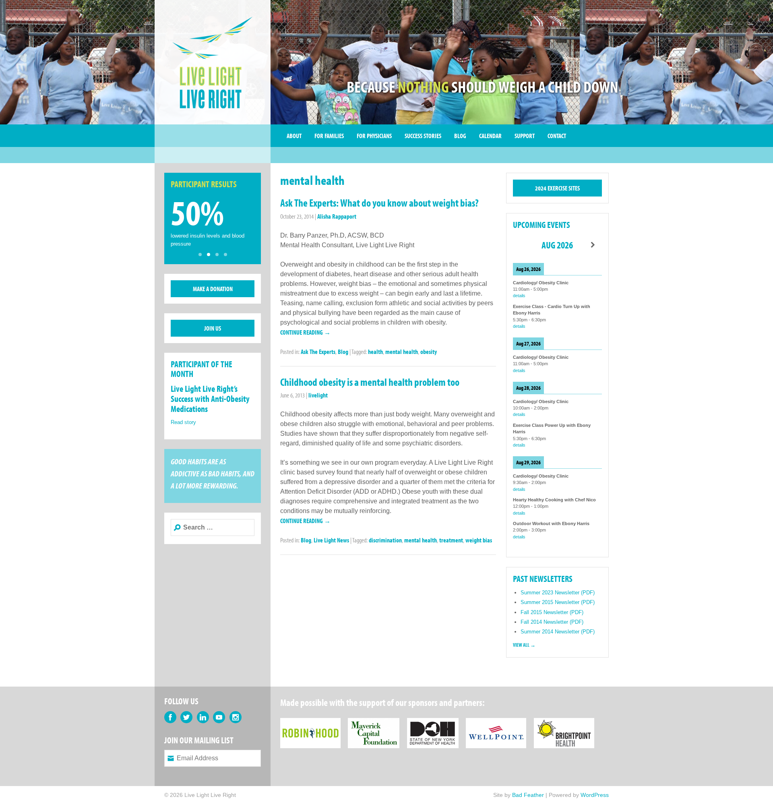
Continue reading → (305, 332)
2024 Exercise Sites (557, 188)
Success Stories (423, 136)
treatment (451, 540)
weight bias (478, 540)
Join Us (212, 328)
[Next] (593, 245)
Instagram (235, 717)
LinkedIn (203, 717)
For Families (329, 136)
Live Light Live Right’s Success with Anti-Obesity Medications (210, 398)
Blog (460, 136)
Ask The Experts (318, 352)
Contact (557, 136)
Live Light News (331, 540)
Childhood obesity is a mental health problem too (369, 382)
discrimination (385, 540)
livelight (318, 395)
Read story (183, 422)
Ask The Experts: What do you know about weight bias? (379, 202)
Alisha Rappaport (336, 216)
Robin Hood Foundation (310, 723)
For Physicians (374, 136)
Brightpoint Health (564, 723)
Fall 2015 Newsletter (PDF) (552, 612)
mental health (401, 352)
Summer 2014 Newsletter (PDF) (558, 632)
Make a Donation (213, 289)
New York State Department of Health (433, 723)
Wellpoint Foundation (496, 723)
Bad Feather (528, 795)
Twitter (186, 717)
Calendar (490, 136)
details (519, 295)
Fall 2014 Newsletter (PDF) (552, 622)
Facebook (170, 717)
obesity (428, 352)
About (294, 136)
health (375, 352)
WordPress (595, 795)
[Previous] (522, 245)
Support (525, 136)
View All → (524, 644)
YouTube (219, 717)
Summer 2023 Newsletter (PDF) (558, 593)
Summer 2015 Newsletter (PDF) (558, 602)
